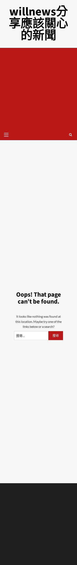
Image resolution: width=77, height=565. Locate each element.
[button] (8, 134)
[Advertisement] (38, 88)
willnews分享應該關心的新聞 (38, 23)
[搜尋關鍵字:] (31, 335)
